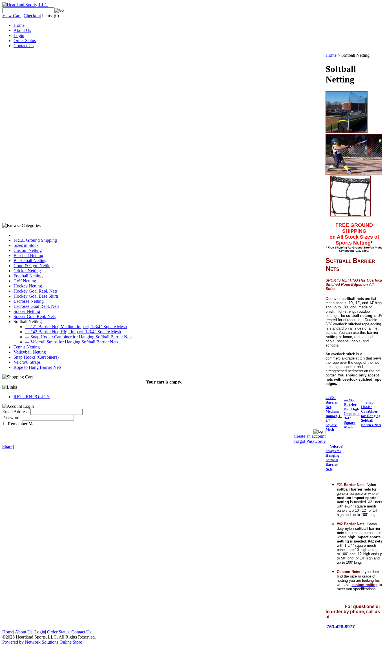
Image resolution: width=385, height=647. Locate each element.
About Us (22, 30)
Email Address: (15, 411)
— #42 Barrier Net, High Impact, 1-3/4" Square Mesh (73, 331)
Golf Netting (25, 280)
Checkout (32, 15)
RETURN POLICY (32, 396)
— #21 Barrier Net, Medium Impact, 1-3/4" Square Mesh (76, 326)
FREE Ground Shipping (35, 240)
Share (7, 446)
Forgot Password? (309, 441)
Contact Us (24, 45)
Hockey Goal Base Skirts (36, 296)
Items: (47, 15)
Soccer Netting (27, 311)
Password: (11, 417)
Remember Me (21, 423)
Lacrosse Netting (29, 301)
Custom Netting (28, 250)
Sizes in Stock (26, 245)
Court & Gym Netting (33, 265)
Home (19, 25)
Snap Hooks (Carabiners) (36, 357)
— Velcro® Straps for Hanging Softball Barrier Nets (71, 341)
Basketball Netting (30, 260)
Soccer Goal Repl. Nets (35, 316)
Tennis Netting (27, 347)
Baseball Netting (28, 255)
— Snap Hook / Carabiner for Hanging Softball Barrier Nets (78, 336)
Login (19, 35)
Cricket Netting (27, 270)
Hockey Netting (28, 286)
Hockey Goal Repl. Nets (35, 291)
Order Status (25, 40)
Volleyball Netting (30, 352)
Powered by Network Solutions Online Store (42, 642)
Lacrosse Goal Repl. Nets (36, 306)
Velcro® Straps (27, 362)
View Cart (11, 15)
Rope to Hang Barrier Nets (37, 367)
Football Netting (28, 275)
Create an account (310, 436)
